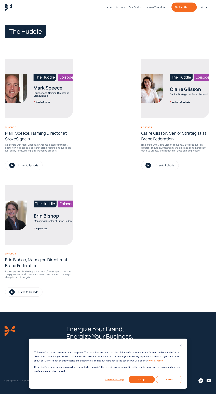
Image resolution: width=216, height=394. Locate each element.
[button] (157, 7)
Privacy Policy (155, 360)
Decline (169, 379)
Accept (142, 379)
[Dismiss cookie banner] (181, 346)
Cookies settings (114, 379)
